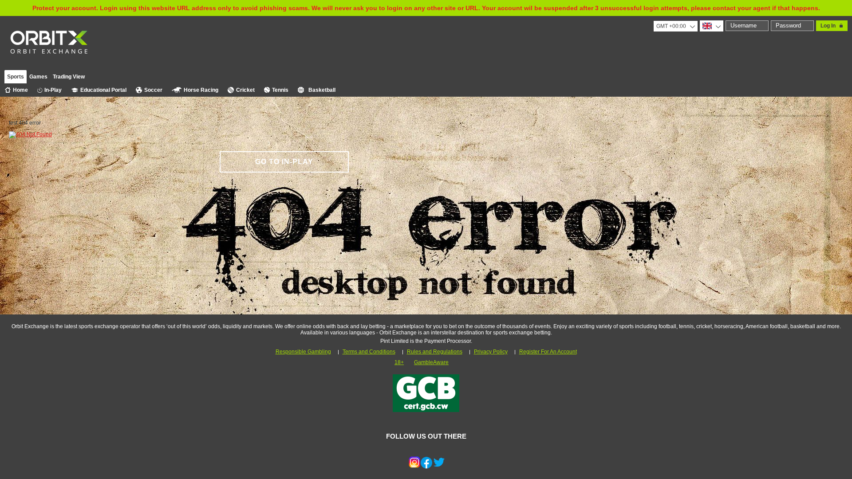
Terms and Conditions (369, 352)
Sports (15, 77)
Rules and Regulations (434, 352)
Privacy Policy (491, 352)
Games (38, 77)
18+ (399, 362)
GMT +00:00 (671, 26)
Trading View (69, 77)
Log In (828, 26)
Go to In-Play (284, 161)
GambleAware (431, 362)
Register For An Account (548, 352)
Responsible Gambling (303, 352)
